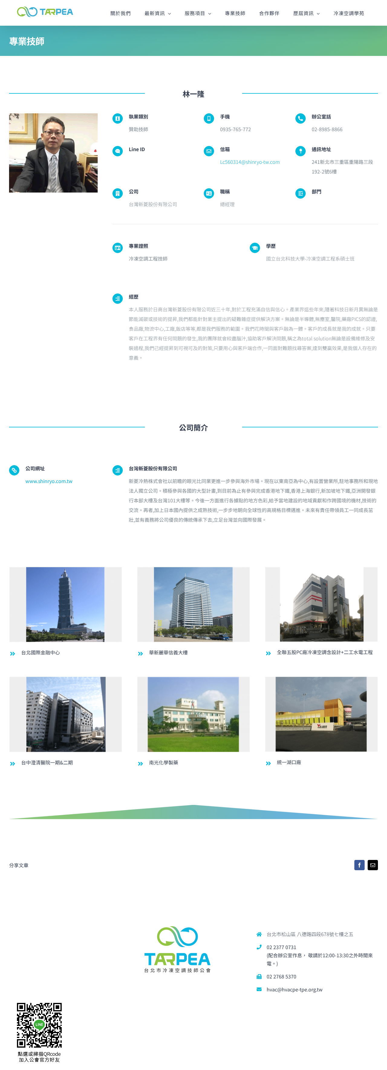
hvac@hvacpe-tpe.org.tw (295, 989)
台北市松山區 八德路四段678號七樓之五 (310, 934)
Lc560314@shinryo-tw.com (250, 161)
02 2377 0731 (281, 947)
